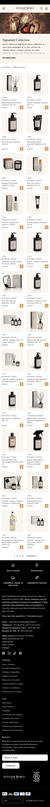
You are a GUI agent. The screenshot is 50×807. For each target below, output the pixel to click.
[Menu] (3, 8)
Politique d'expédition (11, 672)
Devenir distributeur (10, 722)
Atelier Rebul (38, 801)
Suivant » (32, 556)
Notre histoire (7, 707)
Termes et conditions (11, 688)
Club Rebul (6, 703)
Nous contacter (8, 664)
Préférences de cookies (12, 692)
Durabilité (6, 711)
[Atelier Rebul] (25, 8)
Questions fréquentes (11, 668)
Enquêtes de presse (10, 718)
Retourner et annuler (11, 680)
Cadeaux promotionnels (12, 726)
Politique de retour (10, 676)
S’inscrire (10, 765)
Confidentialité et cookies (12, 684)
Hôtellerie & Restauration (12, 730)
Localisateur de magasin (12, 714)
